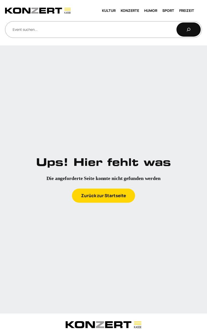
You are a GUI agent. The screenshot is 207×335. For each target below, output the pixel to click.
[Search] (188, 29)
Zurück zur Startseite (103, 195)
